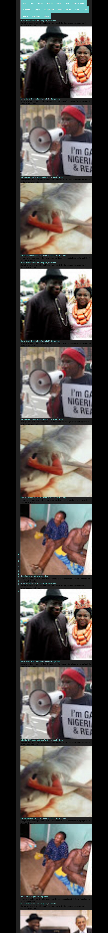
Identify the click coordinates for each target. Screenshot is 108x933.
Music (77, 10)
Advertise (50, 3)
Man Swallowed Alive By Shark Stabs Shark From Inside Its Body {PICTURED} (43, 255)
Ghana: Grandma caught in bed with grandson (34, 576)
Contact (59, 3)
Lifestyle (68, 10)
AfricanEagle (18, 572)
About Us (40, 3)
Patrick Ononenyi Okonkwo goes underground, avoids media (38, 20)
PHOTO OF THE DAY (79, 3)
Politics (46, 16)
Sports (60, 10)
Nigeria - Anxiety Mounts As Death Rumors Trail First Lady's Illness (40, 99)
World (67, 3)
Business (37, 10)
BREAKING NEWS (49, 10)
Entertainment (27, 10)
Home (24, 3)
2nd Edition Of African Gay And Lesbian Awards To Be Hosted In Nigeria (41, 177)
